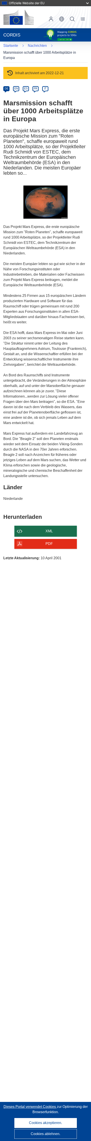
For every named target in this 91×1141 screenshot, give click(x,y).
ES (26, 88)
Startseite (10, 45)
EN (16, 88)
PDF (49, 544)
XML (49, 531)
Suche (72, 19)
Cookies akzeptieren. (45, 1123)
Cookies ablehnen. (45, 1134)
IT (45, 88)
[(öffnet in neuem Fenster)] (18, 17)
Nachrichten (37, 45)
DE (6, 88)
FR (35, 88)
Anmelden (51, 19)
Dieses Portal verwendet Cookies (30, 1107)
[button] (61, 19)
